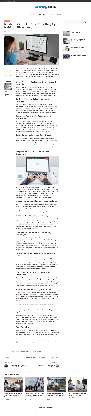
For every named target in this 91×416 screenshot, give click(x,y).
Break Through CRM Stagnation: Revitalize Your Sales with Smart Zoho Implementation (13, 395)
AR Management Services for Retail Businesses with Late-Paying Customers (8, 94)
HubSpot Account (37, 351)
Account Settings (15, 351)
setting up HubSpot (24, 293)
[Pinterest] (6, 75)
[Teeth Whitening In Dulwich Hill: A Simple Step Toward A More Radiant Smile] (66, 48)
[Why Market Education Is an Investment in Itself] (66, 41)
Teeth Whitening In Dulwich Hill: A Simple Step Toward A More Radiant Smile (78, 47)
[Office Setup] (45, 7)
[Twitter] (10, 71)
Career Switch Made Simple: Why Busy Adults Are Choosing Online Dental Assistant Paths (34, 395)
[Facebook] (6, 71)
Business (7, 20)
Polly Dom (8, 31)
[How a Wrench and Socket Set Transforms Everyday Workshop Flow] (56, 384)
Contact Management (25, 351)
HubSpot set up (20, 68)
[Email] (10, 75)
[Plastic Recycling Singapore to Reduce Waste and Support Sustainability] (66, 56)
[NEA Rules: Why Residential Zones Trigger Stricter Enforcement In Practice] (66, 33)
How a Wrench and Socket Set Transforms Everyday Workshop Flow (56, 395)
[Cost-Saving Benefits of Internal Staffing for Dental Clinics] (77, 384)
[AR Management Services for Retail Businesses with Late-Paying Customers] (8, 86)
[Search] (86, 14)
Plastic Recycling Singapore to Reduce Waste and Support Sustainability (78, 55)
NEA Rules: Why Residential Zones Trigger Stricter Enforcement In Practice (78, 32)
